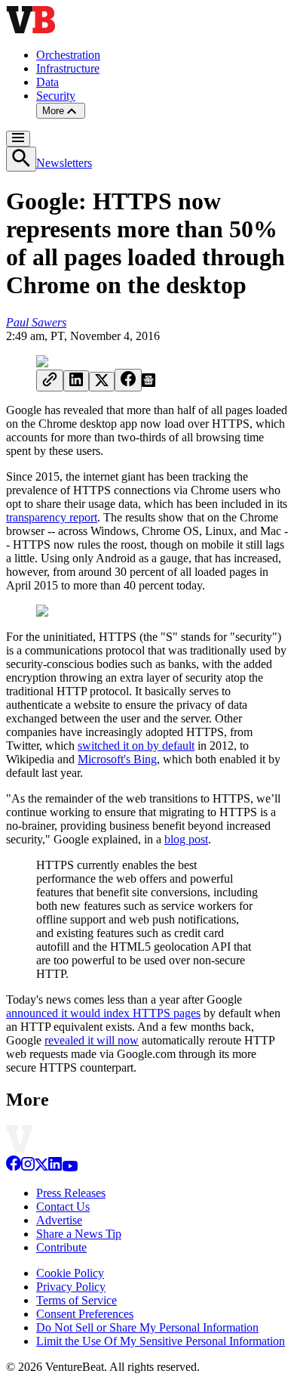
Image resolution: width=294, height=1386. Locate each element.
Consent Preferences (84, 1313)
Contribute (61, 1247)
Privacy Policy (71, 1286)
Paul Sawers (36, 322)
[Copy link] (49, 380)
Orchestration (68, 54)
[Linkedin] (55, 1167)
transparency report (51, 517)
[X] (41, 1167)
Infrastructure (68, 68)
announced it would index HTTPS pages (103, 1013)
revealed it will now (91, 1040)
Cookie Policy (70, 1273)
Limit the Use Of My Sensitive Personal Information (160, 1341)
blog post (186, 839)
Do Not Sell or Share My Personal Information (147, 1327)
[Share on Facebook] (128, 380)
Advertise (59, 1220)
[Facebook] (13, 1167)
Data (47, 82)
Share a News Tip (78, 1233)
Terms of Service (76, 1300)
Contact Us (63, 1206)
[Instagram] (28, 1167)
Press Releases (71, 1192)
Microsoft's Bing (117, 759)
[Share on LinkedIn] (76, 380)
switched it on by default (136, 745)
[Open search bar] (21, 159)
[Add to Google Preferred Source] (148, 382)
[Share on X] (102, 381)
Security (55, 95)
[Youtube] (70, 1167)
